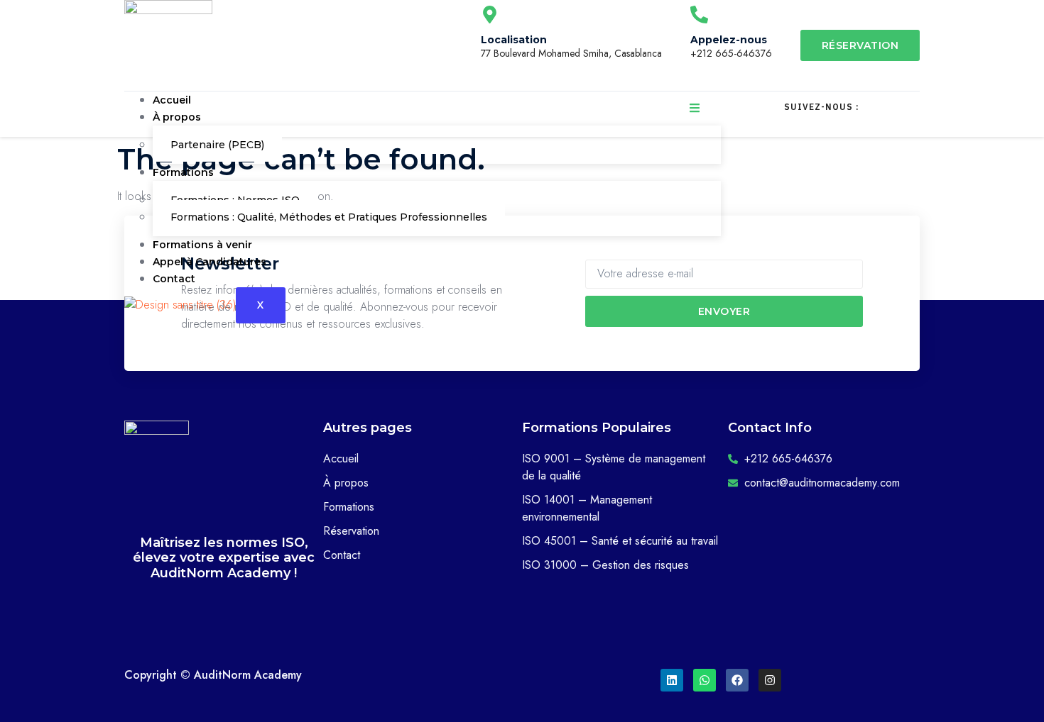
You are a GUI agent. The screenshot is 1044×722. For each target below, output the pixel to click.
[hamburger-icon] (694, 109)
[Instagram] (769, 680)
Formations (183, 172)
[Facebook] (737, 680)
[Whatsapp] (704, 680)
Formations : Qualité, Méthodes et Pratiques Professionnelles (328, 217)
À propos (177, 117)
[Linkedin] (671, 680)
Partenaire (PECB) (217, 144)
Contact (174, 278)
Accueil (172, 100)
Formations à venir (202, 244)
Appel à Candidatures (209, 261)
